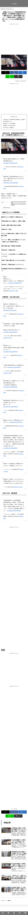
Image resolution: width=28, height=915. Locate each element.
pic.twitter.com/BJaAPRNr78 (10, 347)
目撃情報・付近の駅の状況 (9, 125)
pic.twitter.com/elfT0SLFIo (15, 415)
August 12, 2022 (14, 288)
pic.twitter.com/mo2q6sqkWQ (10, 181)
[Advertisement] (14, 39)
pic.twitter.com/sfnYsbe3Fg (14, 362)
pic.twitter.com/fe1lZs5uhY (10, 307)
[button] (18, 76)
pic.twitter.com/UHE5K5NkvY (10, 401)
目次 (12, 116)
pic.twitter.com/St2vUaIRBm (10, 441)
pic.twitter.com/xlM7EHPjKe (14, 502)
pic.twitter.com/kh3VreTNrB (10, 162)
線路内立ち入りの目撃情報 (9, 123)
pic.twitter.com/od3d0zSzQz (10, 328)
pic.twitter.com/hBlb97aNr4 (15, 281)
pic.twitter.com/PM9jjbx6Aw (10, 382)
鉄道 (3, 642)
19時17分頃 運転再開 (8, 127)
